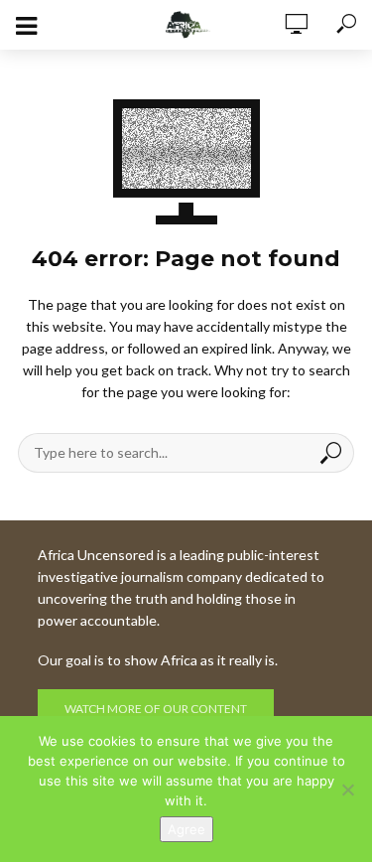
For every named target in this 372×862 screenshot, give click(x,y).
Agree (186, 829)
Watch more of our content (155, 708)
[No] (347, 789)
